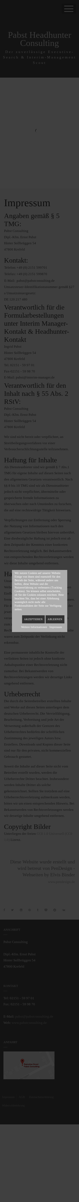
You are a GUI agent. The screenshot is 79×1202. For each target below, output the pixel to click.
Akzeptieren (33, 619)
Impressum (55, 627)
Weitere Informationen (34, 627)
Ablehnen (55, 619)
